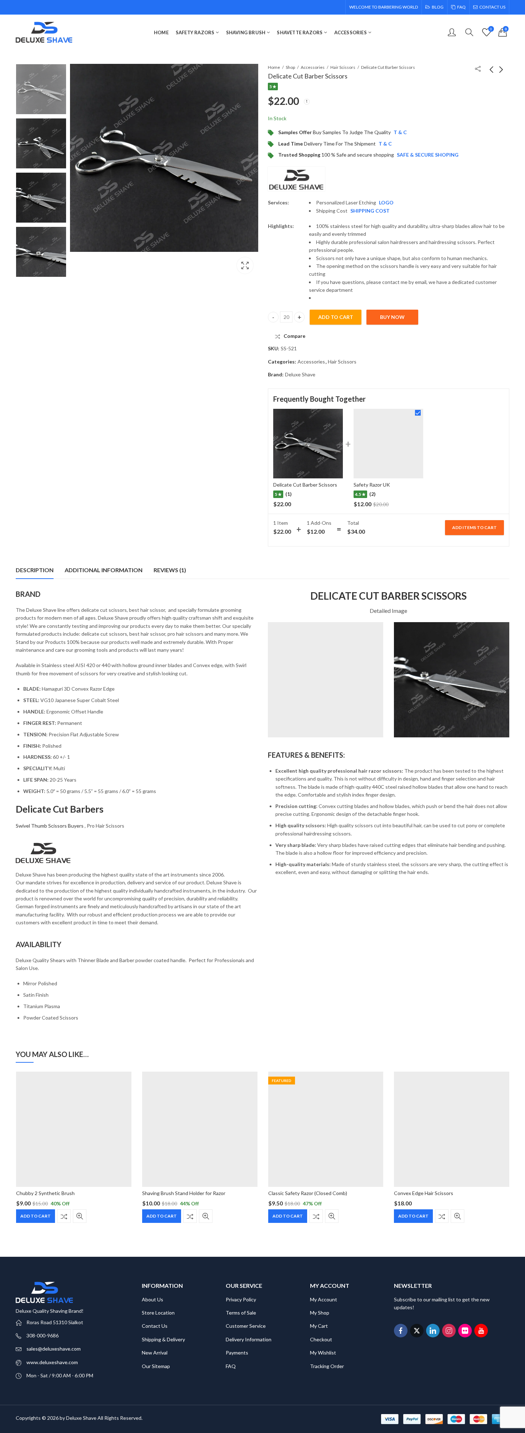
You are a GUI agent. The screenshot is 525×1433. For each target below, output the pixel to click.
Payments (237, 1353)
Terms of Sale (241, 1313)
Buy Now (392, 317)
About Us (152, 1299)
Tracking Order (327, 1366)
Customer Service (246, 1326)
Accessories (313, 67)
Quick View (79, 1216)
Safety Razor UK (372, 485)
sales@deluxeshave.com (53, 1349)
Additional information (103, 569)
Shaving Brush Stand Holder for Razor (183, 1193)
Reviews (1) (170, 569)
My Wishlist (323, 1353)
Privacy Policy (241, 1299)
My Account (323, 1299)
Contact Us (155, 1326)
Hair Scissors (342, 67)
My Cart (319, 1326)
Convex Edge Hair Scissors (423, 1193)
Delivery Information (248, 1339)
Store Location (158, 1313)
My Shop (319, 1313)
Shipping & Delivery (163, 1339)
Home (274, 67)
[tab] (35, 570)
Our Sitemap (156, 1366)
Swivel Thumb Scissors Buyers (50, 826)
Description (35, 569)
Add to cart (335, 317)
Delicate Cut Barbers (60, 809)
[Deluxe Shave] (296, 179)
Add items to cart (474, 527)
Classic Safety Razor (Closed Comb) (307, 1193)
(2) (372, 494)
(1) (288, 494)
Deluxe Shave (300, 374)
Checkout (321, 1339)
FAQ (231, 1366)
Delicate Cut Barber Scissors (305, 485)
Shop (290, 67)
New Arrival (155, 1353)
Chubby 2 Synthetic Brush (45, 1193)
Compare (64, 1216)
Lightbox (245, 265)
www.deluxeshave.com (52, 1362)
